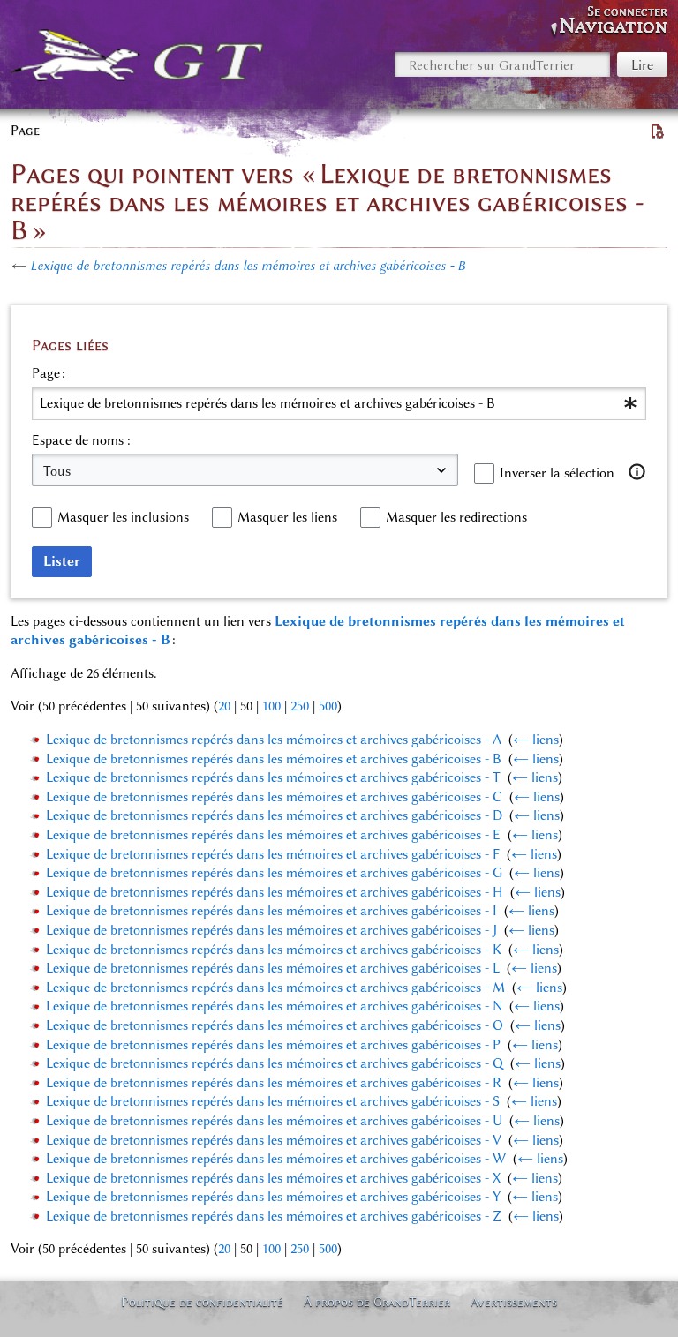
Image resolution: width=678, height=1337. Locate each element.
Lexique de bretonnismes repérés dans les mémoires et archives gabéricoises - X (273, 1178)
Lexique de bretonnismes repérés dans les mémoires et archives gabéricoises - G (274, 873)
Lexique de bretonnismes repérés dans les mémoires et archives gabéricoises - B (247, 266)
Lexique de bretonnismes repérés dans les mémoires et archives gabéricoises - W (276, 1159)
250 (299, 706)
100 (271, 706)
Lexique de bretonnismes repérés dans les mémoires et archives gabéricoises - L (273, 968)
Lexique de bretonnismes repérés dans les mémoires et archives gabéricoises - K (273, 950)
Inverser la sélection (557, 473)
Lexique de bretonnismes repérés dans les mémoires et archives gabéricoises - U (274, 1121)
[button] (637, 472)
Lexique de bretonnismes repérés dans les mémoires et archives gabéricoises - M (275, 987)
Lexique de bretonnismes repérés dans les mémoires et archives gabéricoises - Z (273, 1216)
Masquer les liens (287, 517)
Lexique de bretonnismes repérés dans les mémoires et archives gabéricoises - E (273, 835)
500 (328, 706)
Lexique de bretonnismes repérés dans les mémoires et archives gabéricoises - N (274, 1006)
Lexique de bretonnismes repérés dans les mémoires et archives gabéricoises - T (273, 777)
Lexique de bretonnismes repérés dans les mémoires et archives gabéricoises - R (273, 1083)
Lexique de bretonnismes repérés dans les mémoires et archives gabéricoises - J (271, 930)
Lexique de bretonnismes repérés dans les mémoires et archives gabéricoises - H (274, 892)
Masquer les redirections (456, 517)
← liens (536, 739)
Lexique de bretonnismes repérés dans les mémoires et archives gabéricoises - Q (274, 1063)
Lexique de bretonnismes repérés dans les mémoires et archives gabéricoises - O (274, 1025)
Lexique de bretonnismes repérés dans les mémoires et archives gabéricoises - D (274, 815)
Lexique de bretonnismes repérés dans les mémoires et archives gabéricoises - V (273, 1140)
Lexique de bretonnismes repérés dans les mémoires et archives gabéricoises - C (274, 797)
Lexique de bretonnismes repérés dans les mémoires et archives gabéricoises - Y (273, 1197)
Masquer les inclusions (123, 517)
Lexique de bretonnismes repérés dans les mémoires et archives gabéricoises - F (273, 854)
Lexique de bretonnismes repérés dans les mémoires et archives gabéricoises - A (273, 739)
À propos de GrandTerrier (377, 1302)
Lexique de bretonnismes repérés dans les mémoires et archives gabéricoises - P (273, 1045)
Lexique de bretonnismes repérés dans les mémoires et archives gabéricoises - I (271, 911)
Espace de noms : (81, 440)
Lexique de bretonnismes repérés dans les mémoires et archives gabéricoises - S (273, 1101)
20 (224, 706)
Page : (48, 373)
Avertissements (514, 1302)
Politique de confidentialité (202, 1302)
